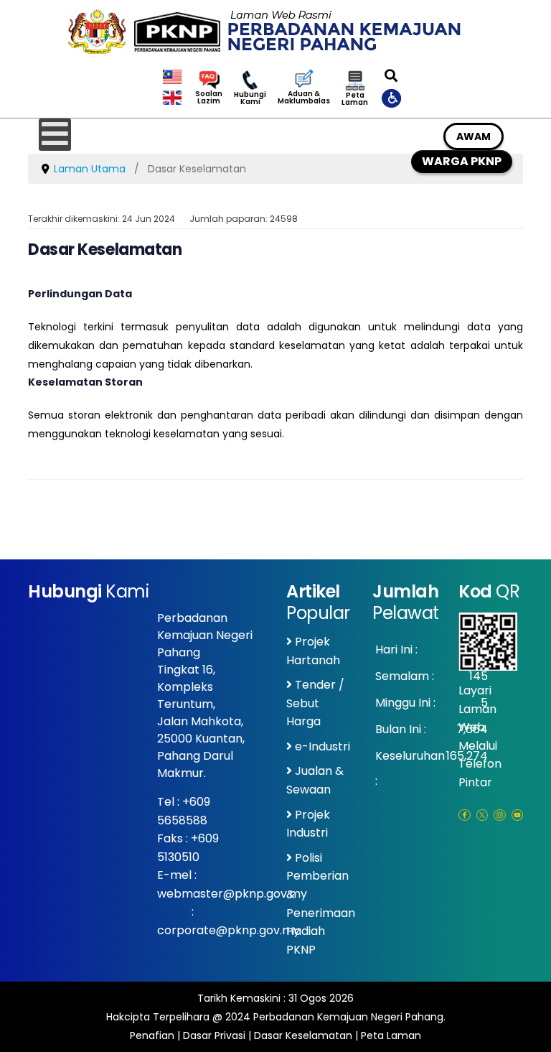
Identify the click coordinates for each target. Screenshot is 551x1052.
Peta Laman (355, 99)
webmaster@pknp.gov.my (232, 893)
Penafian (152, 1035)
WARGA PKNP (461, 161)
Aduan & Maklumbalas (304, 97)
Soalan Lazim (208, 97)
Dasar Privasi (214, 1035)
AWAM (473, 136)
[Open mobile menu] (55, 134)
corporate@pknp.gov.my (228, 930)
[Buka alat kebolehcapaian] (392, 97)
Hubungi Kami (250, 98)
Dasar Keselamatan (303, 1035)
